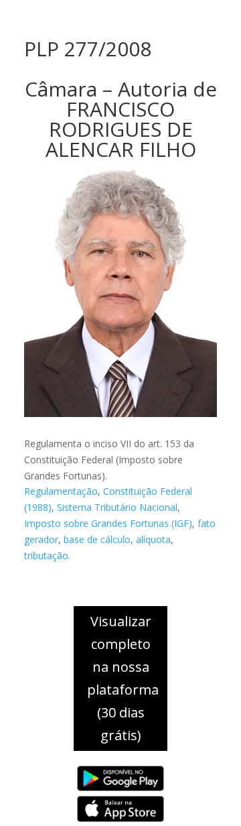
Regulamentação (61, 491)
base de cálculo (97, 539)
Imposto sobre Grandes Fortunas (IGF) (108, 523)
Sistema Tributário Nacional (117, 507)
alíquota (153, 539)
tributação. (47, 555)
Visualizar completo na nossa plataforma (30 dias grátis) (123, 678)
